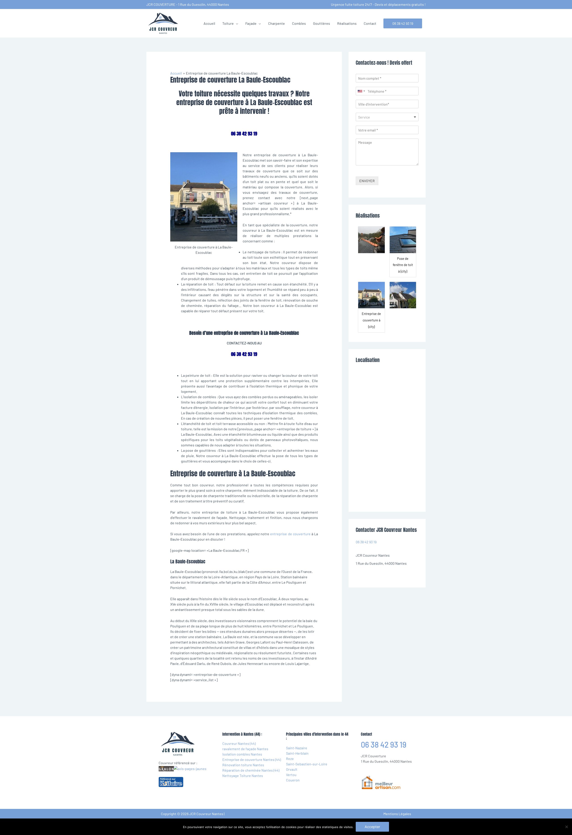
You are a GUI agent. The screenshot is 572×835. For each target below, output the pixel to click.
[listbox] (387, 117)
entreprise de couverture (290, 534)
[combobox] (361, 91)
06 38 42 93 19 (366, 542)
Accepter (372, 827)
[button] (402, 23)
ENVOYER (367, 181)
